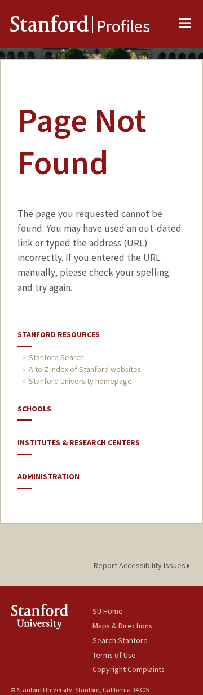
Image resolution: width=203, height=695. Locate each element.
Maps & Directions (122, 626)
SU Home (107, 611)
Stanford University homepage (80, 381)
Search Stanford (120, 640)
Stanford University (51, 616)
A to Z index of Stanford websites (85, 369)
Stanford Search (56, 357)
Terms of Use (114, 655)
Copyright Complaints (128, 669)
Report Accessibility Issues (140, 565)
